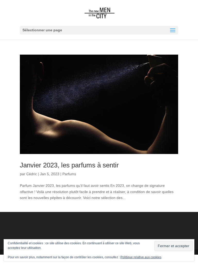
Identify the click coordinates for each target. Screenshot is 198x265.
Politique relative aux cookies (140, 257)
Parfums (69, 174)
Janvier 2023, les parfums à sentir (69, 165)
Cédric (31, 174)
